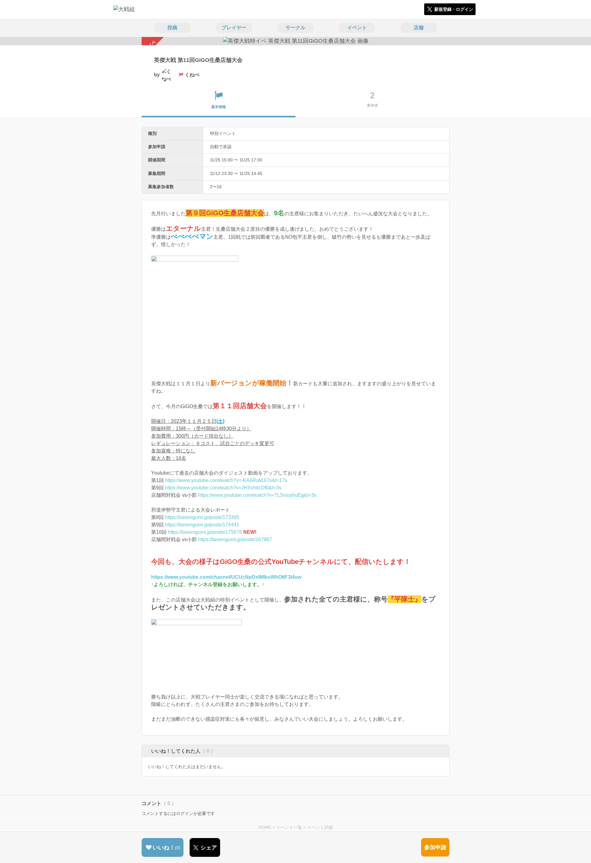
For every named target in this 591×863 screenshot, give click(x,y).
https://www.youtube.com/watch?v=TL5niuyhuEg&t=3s (257, 495)
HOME (264, 827)
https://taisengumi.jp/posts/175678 (205, 532)
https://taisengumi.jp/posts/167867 (235, 539)
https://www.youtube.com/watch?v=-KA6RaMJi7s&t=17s (226, 480)
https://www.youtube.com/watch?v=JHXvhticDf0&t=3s (223, 487)
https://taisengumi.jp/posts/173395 (202, 517)
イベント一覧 (289, 827)
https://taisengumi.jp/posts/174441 (202, 524)
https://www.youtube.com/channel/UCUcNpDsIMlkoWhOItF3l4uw (226, 577)
